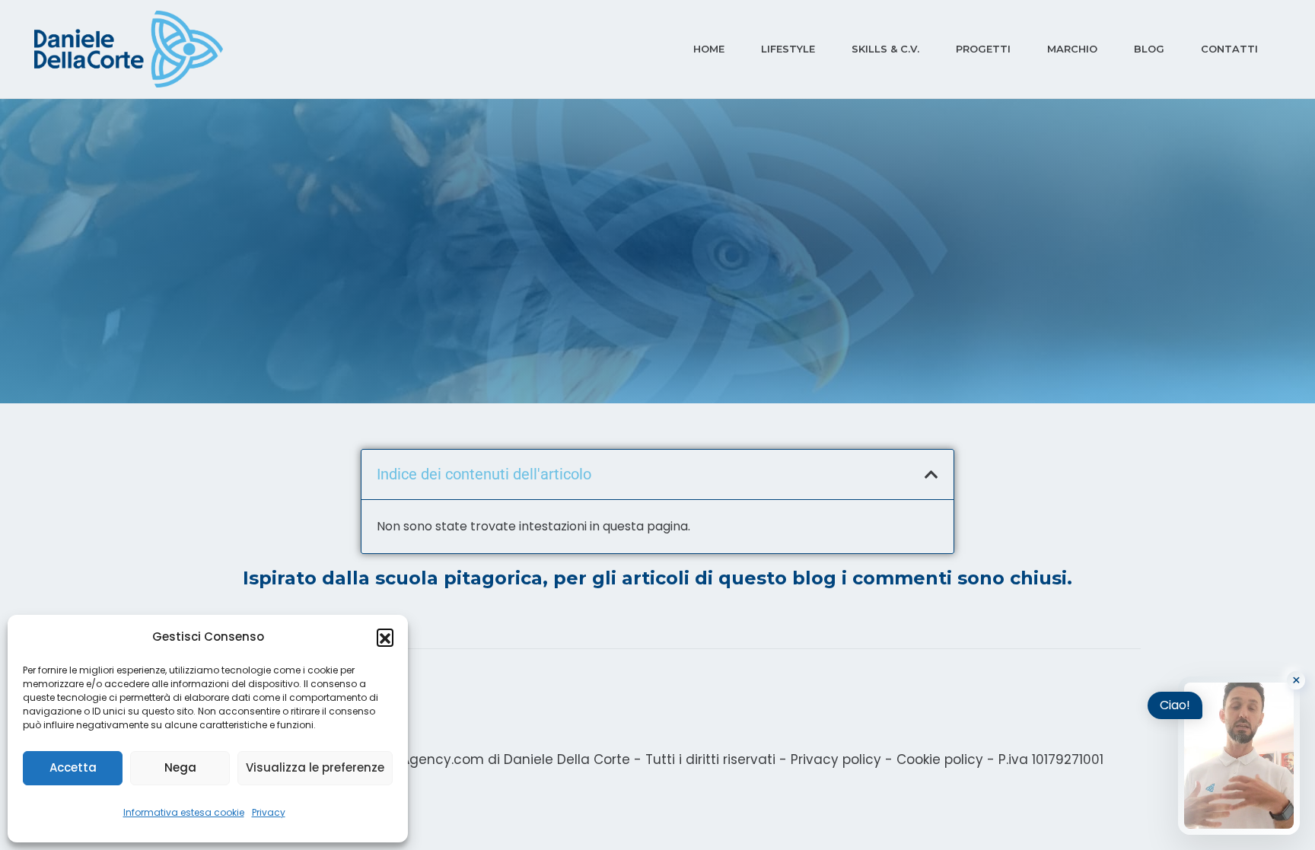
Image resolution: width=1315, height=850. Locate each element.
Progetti (983, 49)
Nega (180, 767)
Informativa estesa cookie (183, 812)
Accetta (73, 767)
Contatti (1229, 49)
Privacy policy (836, 759)
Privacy (268, 812)
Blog (1149, 49)
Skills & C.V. (885, 49)
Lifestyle (788, 49)
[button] (385, 637)
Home (708, 49)
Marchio (1072, 49)
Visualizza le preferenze (315, 767)
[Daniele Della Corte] (128, 49)
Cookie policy (939, 759)
